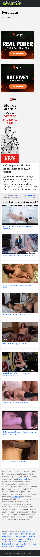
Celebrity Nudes (22, 544)
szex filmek (22, 479)
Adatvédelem (30, 553)
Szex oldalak (14, 534)
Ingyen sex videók (16, 539)
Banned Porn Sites (16, 546)
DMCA (23, 553)
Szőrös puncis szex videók (23, 195)
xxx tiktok (29, 539)
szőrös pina (16, 497)
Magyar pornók (8, 536)
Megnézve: (27, 197)
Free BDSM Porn (24, 541)
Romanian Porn (8, 544)
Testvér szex (27, 531)
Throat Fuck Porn (8, 541)
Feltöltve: (7, 197)
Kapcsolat (8, 553)
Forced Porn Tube (28, 534)
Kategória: (8, 195)
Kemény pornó (21, 536)
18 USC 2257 (16, 553)
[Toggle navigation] (34, 3)
